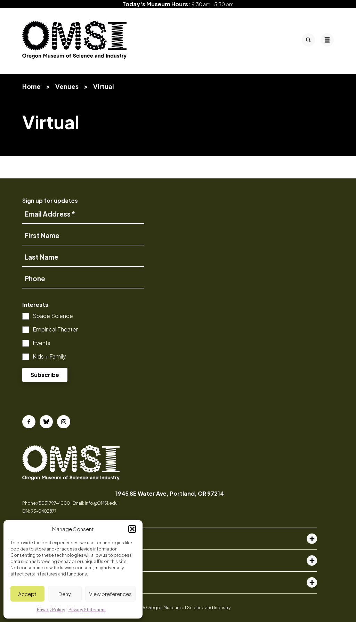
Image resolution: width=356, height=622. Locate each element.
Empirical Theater (55, 329)
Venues (67, 86)
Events (41, 342)
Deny (64, 593)
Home (31, 86)
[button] (132, 529)
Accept (27, 593)
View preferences (110, 593)
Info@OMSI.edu (101, 503)
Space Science (53, 315)
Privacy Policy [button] (51, 609)
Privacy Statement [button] (87, 609)
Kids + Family (49, 356)
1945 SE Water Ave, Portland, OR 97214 (169, 493)
